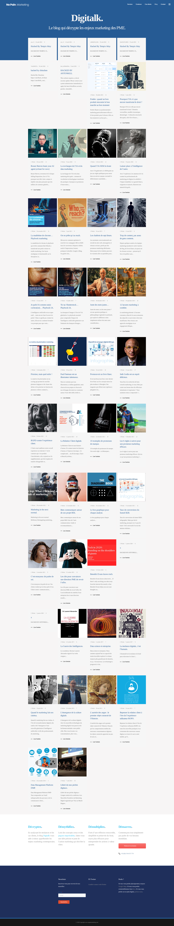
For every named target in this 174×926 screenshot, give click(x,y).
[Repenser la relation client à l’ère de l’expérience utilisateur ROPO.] (131, 689)
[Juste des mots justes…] (101, 282)
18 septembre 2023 (130, 300)
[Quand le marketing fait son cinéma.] (42, 689)
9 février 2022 (40, 436)
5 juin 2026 (128, 95)
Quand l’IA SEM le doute (100, 166)
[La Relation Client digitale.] (72, 418)
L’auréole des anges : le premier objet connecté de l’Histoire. (100, 715)
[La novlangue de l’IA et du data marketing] (72, 143)
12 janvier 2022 (70, 436)
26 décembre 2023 (100, 300)
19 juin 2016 (40, 708)
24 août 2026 (39, 42)
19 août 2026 (103, 42)
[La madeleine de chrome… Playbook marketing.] (42, 212)
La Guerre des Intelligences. (72, 646)
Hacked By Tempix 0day (41, 46)
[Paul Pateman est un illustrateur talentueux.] (72, 351)
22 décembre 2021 (100, 436)
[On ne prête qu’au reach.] (72, 212)
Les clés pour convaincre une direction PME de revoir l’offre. (72, 579)
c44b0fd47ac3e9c (94, 42)
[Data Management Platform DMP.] (42, 762)
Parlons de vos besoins (130, 846)
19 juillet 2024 (69, 300)
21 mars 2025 (40, 300)
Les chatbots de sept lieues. (101, 235)
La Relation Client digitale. (71, 441)
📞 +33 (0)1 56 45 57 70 (126, 853)
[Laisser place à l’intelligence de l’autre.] (131, 143)
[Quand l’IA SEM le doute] (101, 143)
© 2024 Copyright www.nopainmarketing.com (87, 922)
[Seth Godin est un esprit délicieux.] (131, 351)
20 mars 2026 (40, 162)
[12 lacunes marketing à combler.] (131, 282)
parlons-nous (139, 892)
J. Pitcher (92, 95)
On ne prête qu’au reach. (71, 235)
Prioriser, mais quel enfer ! (41, 374)
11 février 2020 (99, 570)
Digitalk (46, 835)
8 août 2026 (73, 66)
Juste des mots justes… (99, 305)
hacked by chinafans (39, 70)
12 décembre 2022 (41, 370)
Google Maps (123, 886)
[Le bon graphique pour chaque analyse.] (101, 487)
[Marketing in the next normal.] (42, 487)
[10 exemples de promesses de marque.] (101, 418)
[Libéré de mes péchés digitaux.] (72, 762)
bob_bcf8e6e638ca (65, 66)
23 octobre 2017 (70, 642)
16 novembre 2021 (100, 505)
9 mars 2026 (69, 162)
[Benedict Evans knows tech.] (101, 552)
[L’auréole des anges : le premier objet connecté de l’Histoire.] (101, 689)
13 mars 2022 (129, 370)
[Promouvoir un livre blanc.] (101, 351)
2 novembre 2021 (41, 572)
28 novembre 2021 (41, 505)
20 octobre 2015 (70, 708)
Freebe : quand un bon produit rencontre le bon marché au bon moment (100, 102)
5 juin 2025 (69, 231)
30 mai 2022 (69, 370)
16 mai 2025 (99, 231)
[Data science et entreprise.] (101, 623)
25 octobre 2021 (70, 572)
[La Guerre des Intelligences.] (72, 623)
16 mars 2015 (129, 708)
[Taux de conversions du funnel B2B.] (131, 487)
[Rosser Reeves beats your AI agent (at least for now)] (42, 143)
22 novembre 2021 (70, 505)
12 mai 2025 (129, 231)
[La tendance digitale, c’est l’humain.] (131, 623)
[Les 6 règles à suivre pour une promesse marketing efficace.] (131, 418)
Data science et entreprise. (100, 646)
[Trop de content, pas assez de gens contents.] (131, 212)
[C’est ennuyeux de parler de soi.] (42, 553)
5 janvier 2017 (129, 642)
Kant (134, 889)
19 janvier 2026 (129, 162)
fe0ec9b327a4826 (124, 42)
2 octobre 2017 (99, 642)
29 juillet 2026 (99, 95)
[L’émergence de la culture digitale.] (72, 689)
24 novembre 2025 (41, 231)
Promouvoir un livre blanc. (101, 374)
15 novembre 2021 (130, 505)
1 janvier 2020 (129, 543)
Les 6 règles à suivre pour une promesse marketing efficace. (130, 444)
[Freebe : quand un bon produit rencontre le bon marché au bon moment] (101, 76)
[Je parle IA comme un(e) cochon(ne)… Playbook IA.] (42, 282)
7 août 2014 (69, 780)
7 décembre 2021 (130, 436)
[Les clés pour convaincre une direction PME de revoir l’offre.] (72, 553)
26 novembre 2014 (41, 780)
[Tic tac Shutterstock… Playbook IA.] (72, 282)
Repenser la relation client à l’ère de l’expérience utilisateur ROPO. (131, 715)
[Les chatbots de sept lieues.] (101, 212)
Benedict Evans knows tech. (101, 574)
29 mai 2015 (99, 708)
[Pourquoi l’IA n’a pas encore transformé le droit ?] (131, 76)
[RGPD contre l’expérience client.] (42, 418)
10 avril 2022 (99, 370)
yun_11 (32, 42)
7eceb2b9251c (34, 66)
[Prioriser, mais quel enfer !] (42, 351)
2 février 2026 (99, 162)
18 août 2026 (42, 66)
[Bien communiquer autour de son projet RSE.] (72, 487)
